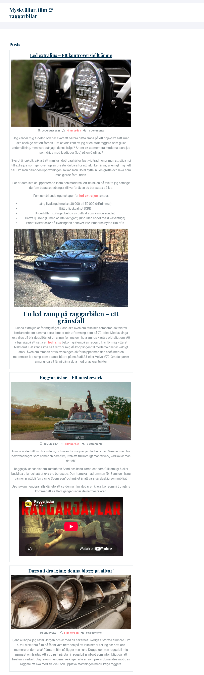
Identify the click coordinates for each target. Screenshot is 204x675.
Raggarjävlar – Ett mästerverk (71, 377)
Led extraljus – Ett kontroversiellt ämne (71, 55)
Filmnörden (74, 130)
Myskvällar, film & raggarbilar (31, 12)
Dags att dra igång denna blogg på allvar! (71, 571)
